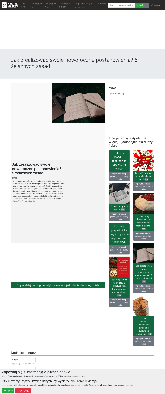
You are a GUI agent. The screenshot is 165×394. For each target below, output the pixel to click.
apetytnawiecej (116, 93)
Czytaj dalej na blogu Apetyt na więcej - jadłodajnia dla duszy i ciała (58, 285)
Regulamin (83, 5)
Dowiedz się (94, 385)
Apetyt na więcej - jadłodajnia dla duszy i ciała (119, 176)
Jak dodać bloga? (64, 5)
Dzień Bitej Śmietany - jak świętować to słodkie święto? (143, 222)
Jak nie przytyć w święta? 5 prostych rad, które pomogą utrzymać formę (119, 287)
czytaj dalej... (30, 201)
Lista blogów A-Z (36, 5)
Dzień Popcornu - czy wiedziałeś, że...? (143, 176)
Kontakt (102, 3)
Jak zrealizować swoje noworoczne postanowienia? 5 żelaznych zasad (143, 273)
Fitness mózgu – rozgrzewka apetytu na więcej (119, 161)
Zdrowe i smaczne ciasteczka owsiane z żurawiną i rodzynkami (143, 326)
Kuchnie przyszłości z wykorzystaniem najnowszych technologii (120, 234)
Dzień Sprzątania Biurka (119, 208)
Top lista (23, 5)
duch (14, 178)
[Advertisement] (82, 30)
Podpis (14, 359)
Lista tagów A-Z (50, 5)
